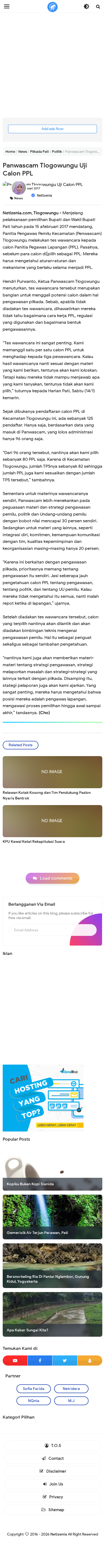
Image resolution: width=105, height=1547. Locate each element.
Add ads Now (52, 129)
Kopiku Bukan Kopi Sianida (30, 1184)
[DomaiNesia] (43, 1097)
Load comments (56, 878)
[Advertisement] (52, 65)
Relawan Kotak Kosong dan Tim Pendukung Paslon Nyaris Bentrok (47, 795)
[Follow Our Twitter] (64, 1360)
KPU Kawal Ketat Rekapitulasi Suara (34, 841)
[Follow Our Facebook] (40, 1360)
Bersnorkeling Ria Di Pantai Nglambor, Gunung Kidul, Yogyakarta (48, 1279)
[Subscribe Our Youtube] (15, 1360)
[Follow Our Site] (90, 1360)
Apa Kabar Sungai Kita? (27, 1330)
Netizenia (58, 1534)
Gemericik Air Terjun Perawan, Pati (37, 1232)
